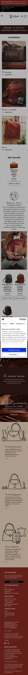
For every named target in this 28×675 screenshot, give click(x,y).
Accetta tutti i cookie (14, 350)
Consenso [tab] (4, 323)
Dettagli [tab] (12, 323)
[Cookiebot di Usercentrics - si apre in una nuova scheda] (19, 319)
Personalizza (13, 354)
